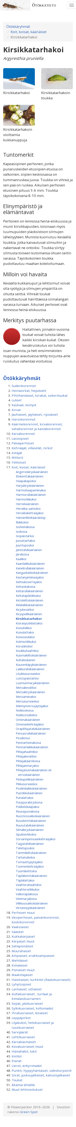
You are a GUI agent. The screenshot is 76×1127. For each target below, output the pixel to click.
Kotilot (17, 1056)
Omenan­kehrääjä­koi (30, 724)
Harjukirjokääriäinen (30, 485)
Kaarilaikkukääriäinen (30, 563)
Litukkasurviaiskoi (28, 673)
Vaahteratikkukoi (27, 889)
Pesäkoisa (23, 738)
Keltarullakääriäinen (29, 591)
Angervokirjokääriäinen (32, 472)
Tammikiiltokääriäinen (31, 853)
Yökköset (19, 462)
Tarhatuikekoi (25, 857)
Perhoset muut (23, 912)
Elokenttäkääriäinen (29, 476)
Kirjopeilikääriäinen (29, 614)
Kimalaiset (19, 965)
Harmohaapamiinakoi (31, 490)
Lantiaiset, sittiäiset (27, 989)
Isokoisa (21, 531)
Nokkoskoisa (25, 710)
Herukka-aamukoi (28, 508)
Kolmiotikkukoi (26, 641)
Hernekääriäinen (27, 504)
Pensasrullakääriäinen (31, 733)
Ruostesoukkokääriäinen (33, 816)
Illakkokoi (22, 522)
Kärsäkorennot (23, 433)
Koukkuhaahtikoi (27, 650)
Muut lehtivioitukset (27, 1089)
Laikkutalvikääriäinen (30, 669)
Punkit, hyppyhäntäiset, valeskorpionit (42, 1070)
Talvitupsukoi (25, 848)
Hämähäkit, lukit (24, 1051)
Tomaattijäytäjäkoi (29, 862)
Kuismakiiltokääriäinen (31, 655)
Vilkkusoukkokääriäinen (32, 903)
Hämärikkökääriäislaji (30, 517)
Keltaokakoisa (25, 586)
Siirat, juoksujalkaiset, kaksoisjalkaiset (41, 1075)
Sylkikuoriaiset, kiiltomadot (32, 1008)
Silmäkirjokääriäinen (29, 830)
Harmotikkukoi (26, 499)
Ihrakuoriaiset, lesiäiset (30, 1013)
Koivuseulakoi (25, 637)
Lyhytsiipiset (21, 984)
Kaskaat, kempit (24, 405)
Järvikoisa (22, 554)
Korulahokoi (24, 646)
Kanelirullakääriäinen (30, 568)
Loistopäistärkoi (27, 678)
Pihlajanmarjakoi (27, 765)
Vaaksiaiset (20, 927)
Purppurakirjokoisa (29, 802)
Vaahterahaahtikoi (28, 885)
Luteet (17, 400)
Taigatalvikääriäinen (30, 843)
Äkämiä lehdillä (23, 1085)
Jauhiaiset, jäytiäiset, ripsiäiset (35, 414)
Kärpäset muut (23, 941)
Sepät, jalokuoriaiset (27, 1003)
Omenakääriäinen (28, 719)
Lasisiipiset (20, 438)
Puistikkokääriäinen (29, 793)
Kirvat (16, 410)
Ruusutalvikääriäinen (30, 825)
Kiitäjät (17, 453)
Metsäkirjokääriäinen (30, 692)
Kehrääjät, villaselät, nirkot (32, 448)
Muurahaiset (21, 951)
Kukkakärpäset (23, 936)
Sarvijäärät (20, 1032)
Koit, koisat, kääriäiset (28, 31)
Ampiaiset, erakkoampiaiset (33, 955)
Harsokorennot (23, 419)
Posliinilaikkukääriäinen (31, 788)
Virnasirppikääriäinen (30, 908)
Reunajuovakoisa (27, 811)
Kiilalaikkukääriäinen (29, 605)
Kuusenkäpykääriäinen (31, 664)
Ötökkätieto (44, 5)
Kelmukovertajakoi (29, 582)
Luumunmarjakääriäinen (32, 683)
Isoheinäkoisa (25, 527)
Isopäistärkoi (25, 536)
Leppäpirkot (21, 1018)
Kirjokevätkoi (25, 609)
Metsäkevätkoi (26, 687)
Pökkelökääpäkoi (27, 807)
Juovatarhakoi (25, 540)
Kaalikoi (21, 559)
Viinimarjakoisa (26, 898)
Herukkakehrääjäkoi (29, 513)
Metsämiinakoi (26, 696)
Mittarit (17, 457)
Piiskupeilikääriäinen (29, 779)
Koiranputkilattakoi (29, 623)
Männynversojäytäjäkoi (32, 706)
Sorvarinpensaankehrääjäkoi (35, 839)
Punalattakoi (24, 797)
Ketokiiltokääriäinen (29, 600)
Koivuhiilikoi (24, 628)
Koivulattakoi (25, 632)
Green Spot (29, 1112)
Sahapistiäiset (22, 946)
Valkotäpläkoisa (27, 894)
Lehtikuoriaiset (23, 1037)
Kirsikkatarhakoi (29, 618)
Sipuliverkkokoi (26, 834)
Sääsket (18, 932)
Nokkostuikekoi (26, 715)
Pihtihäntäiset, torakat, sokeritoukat (40, 395)
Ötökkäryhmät (18, 26)
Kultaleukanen (25, 660)
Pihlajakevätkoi (26, 756)
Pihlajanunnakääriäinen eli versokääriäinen (33, 772)
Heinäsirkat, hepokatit (29, 390)
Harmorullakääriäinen (31, 494)
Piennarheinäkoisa (28, 742)
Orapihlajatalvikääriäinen (33, 729)
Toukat (17, 1080)
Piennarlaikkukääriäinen (32, 747)
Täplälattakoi (25, 880)
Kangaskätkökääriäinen (32, 572)
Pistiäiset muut (23, 970)
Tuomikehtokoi (26, 871)
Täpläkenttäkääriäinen (31, 876)
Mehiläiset (20, 960)
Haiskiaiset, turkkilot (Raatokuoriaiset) (41, 979)
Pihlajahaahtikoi (27, 752)
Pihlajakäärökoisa (28, 761)
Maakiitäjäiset (22, 975)
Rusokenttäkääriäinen (31, 820)
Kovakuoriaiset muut (27, 1046)
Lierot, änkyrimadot (27, 1066)
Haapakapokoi (26, 481)
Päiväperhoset (23, 443)
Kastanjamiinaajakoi (30, 577)
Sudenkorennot (24, 386)
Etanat (17, 1061)
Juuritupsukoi (25, 545)
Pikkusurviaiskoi (26, 784)
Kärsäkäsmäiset (24, 1042)
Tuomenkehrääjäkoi (30, 866)
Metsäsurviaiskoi (27, 701)
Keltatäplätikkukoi (28, 595)
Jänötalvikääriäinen (29, 550)
